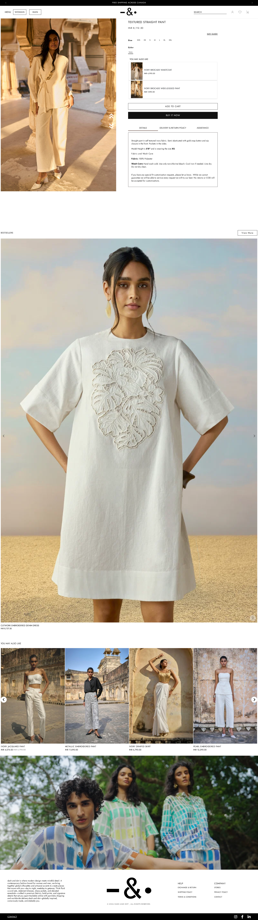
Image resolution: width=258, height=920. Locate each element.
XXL (170, 40)
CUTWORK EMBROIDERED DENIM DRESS (20, 625)
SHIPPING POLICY (185, 892)
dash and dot (121, 904)
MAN (35, 12)
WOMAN (20, 12)
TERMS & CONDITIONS (187, 897)
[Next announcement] (252, 3)
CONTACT (218, 897)
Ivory (130, 52)
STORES (217, 887)
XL (164, 40)
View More (247, 233)
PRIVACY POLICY (221, 892)
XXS (138, 40)
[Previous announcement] (6, 3)
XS (145, 40)
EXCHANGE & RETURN (187, 887)
